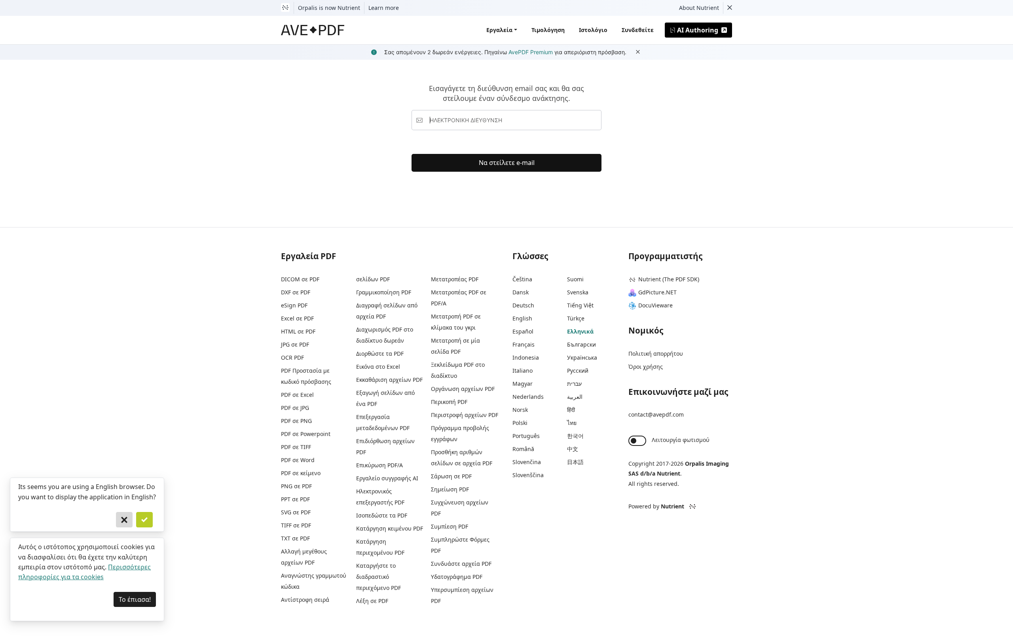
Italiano (522, 370)
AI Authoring (697, 30)
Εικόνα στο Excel (378, 366)
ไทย (572, 423)
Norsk (520, 409)
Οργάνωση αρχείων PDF (463, 388)
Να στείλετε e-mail (507, 162)
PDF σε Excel (297, 394)
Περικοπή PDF (449, 402)
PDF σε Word (298, 460)
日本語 (575, 462)
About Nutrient (699, 7)
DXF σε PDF (295, 292)
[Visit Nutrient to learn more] (285, 8)
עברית (574, 383)
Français (523, 344)
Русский (577, 370)
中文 (572, 449)
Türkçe (575, 318)
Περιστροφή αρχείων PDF (464, 415)
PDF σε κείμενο (301, 473)
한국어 (575, 436)
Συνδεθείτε (638, 30)
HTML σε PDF (298, 331)
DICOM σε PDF (300, 279)
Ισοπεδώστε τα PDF (381, 515)
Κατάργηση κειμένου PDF (389, 528)
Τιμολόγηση (548, 30)
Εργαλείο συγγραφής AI (387, 478)
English (522, 318)
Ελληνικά (580, 331)
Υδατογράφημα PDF (456, 576)
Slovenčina (526, 462)
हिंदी (571, 409)
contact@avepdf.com (656, 414)
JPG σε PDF (295, 344)
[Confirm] (144, 520)
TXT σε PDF (295, 538)
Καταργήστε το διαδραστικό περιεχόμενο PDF (378, 577)
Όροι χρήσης (645, 366)
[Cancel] (124, 520)
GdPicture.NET (657, 292)
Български (581, 344)
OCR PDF (292, 357)
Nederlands (528, 396)
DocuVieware (655, 305)
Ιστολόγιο (593, 30)
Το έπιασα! (135, 599)
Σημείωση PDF (450, 489)
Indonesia (525, 357)
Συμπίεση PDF (449, 526)
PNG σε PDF (296, 486)
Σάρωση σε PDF (451, 476)
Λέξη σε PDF (372, 601)
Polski (519, 423)
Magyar (522, 383)
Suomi (575, 279)
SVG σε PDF (296, 512)
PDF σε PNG (296, 421)
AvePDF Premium (530, 52)
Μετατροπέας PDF (454, 279)
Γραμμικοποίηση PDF (383, 292)
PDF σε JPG (295, 407)
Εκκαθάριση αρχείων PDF (389, 379)
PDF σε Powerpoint (305, 434)
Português (526, 436)
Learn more (383, 7)
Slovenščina (528, 475)
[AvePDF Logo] (313, 30)
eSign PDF (294, 305)
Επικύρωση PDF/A (379, 465)
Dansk (520, 292)
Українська (582, 357)
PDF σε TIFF (296, 447)
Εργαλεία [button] (499, 30)
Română (523, 449)
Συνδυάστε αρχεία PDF (461, 563)
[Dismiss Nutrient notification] (729, 8)
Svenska (577, 292)
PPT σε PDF (295, 499)
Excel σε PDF (297, 318)
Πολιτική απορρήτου (655, 353)
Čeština (522, 279)
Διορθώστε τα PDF (380, 353)
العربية (574, 396)
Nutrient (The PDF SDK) (668, 279)
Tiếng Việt (580, 305)
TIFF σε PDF (296, 525)
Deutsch (523, 305)
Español (522, 331)
